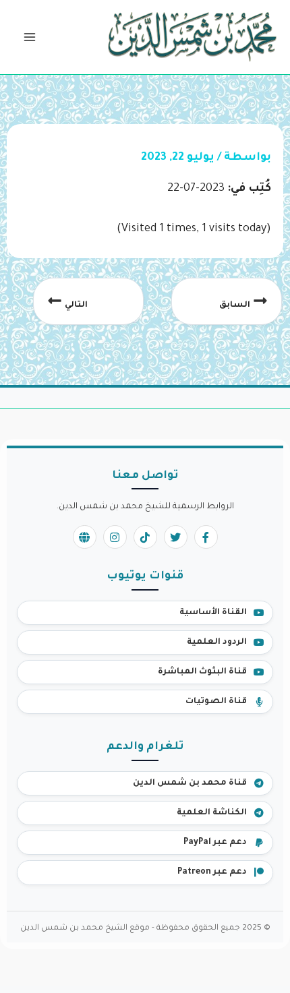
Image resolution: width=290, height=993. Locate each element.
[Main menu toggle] (29, 37)
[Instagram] (115, 537)
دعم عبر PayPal (215, 842)
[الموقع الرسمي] (84, 537)
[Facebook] (206, 537)
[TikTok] (145, 537)
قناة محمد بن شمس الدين (190, 783)
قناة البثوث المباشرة (202, 672)
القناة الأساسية (213, 613)
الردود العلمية (217, 642)
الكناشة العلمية (212, 813)
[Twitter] (175, 537)
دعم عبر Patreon (212, 872)
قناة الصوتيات (216, 701)
